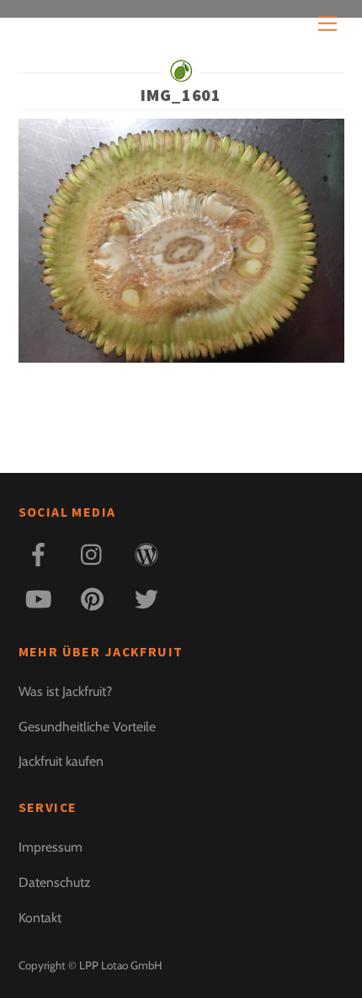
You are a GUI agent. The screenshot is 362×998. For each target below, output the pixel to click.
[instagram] (95, 552)
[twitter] (149, 597)
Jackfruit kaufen (61, 761)
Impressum (51, 847)
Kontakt (40, 918)
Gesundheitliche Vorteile (87, 727)
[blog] (149, 552)
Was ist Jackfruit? (65, 691)
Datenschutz (54, 882)
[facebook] (42, 552)
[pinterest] (95, 597)
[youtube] (42, 597)
